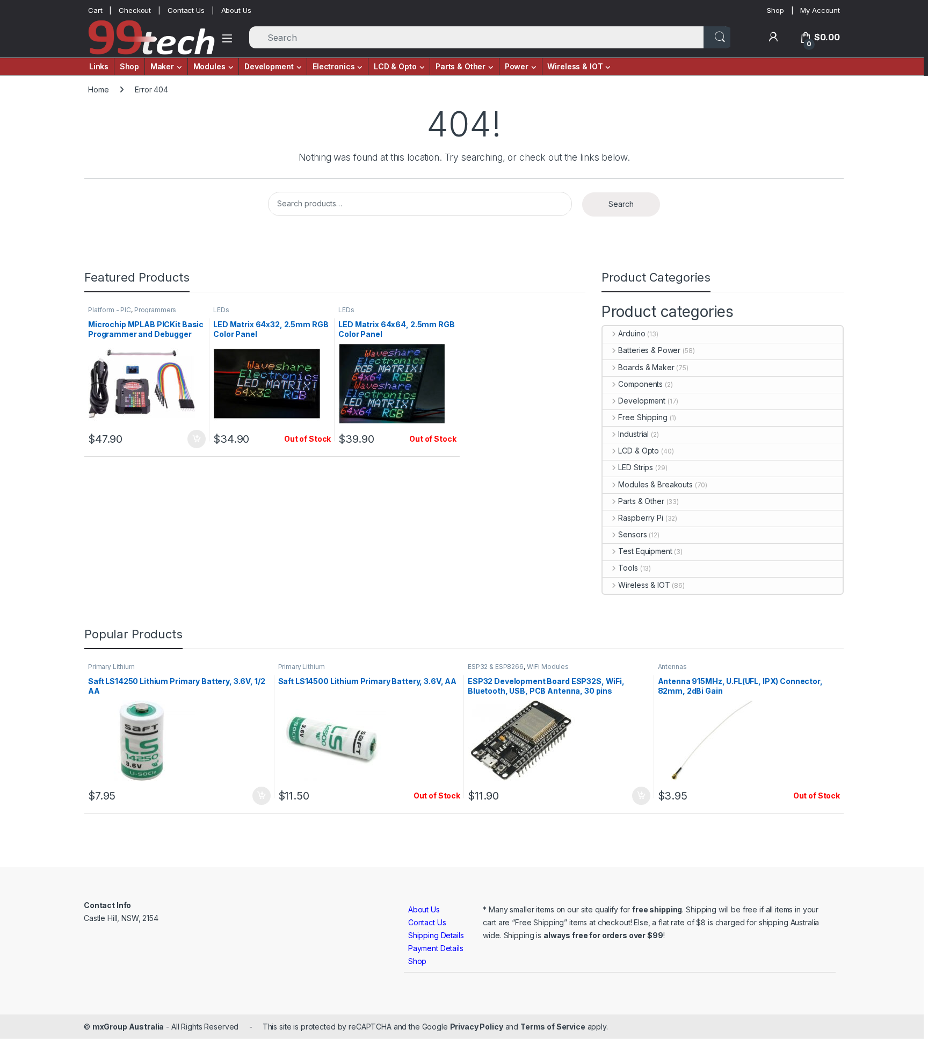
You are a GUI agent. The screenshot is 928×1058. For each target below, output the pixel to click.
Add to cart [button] (196, 439)
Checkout (135, 10)
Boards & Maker (646, 367)
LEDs (221, 310)
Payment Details (435, 948)
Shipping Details (436, 935)
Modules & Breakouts (655, 484)
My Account (820, 10)
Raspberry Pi (640, 517)
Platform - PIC (109, 310)
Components (640, 383)
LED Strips (635, 467)
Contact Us (186, 10)
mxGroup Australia (128, 1026)
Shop (775, 10)
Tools (627, 567)
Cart (95, 10)
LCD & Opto (638, 450)
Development (641, 400)
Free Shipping (642, 417)
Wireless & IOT (644, 584)
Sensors (632, 534)
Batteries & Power (649, 350)
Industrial (633, 433)
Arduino (631, 333)
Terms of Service (552, 1026)
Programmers (155, 310)
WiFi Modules (548, 667)
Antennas (672, 667)
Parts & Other (641, 501)
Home (98, 89)
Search (621, 203)
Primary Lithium (111, 667)
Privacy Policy (476, 1026)
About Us (236, 10)
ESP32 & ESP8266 (496, 667)
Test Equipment (645, 551)
